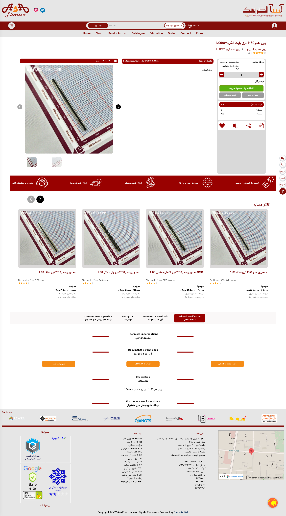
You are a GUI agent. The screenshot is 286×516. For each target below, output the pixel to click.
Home (87, 33)
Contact (185, 33)
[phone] (282, 164)
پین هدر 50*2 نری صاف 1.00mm (57, 272)
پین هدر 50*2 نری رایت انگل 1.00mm (118, 272)
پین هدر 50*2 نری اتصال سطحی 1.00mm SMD (176, 272)
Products (114, 33)
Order (171, 33)
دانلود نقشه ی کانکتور (227, 363)
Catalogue (138, 33)
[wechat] (282, 158)
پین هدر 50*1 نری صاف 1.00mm (248, 272)
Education (156, 33)
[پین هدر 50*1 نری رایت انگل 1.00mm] (261, 125)
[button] (118, 106)
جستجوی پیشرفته (174, 25)
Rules (199, 33)
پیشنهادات (45, 505)
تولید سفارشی (230, 95)
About (99, 33)
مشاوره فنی (253, 95)
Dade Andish (181, 512)
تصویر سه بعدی (59, 363)
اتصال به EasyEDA (143, 363)
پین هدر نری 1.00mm (227, 49)
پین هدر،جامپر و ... (255, 49)
